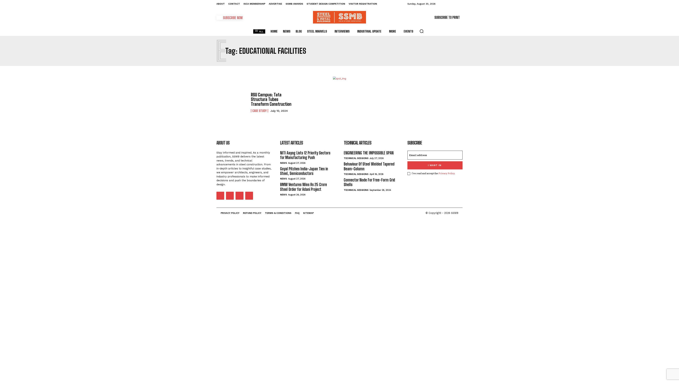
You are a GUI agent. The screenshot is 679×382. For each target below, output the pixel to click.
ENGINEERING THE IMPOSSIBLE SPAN (369, 153)
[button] (421, 31)
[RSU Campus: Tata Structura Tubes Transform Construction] (231, 102)
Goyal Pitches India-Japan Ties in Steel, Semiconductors (304, 171)
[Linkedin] (230, 195)
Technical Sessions (356, 158)
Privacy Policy (447, 173)
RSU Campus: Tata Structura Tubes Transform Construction (271, 99)
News (283, 163)
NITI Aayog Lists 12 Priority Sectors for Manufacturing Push (305, 155)
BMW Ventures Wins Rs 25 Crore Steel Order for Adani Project (303, 187)
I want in (434, 165)
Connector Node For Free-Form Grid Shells (369, 182)
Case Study (259, 110)
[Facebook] (220, 195)
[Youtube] (249, 195)
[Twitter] (239, 195)
